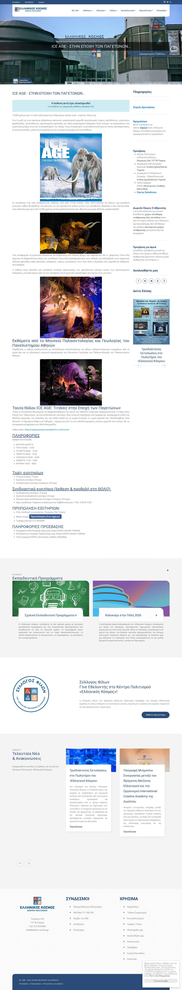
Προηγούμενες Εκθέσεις (152, 53)
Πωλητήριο (78, 930)
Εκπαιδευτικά (127, 10)
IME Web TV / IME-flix (83, 912)
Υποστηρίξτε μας (135, 930)
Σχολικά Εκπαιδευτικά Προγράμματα (130, 615)
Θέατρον (100, 10)
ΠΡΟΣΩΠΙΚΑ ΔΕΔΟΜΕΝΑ (53, 984)
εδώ (92, 106)
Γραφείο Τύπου (134, 924)
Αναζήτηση (78, 924)
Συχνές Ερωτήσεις (144, 107)
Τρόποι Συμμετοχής (136, 912)
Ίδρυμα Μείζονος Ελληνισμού (87, 907)
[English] (167, 2)
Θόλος (113, 10)
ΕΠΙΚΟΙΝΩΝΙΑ (35, 984)
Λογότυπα (131, 959)
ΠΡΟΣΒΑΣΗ (23, 984)
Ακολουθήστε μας (135, 936)
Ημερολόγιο (140, 121)
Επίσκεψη (161, 10)
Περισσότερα (145, 10)
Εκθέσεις (87, 10)
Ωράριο (41, 2)
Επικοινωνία (133, 941)
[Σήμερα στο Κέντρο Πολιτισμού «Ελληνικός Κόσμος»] (164, 2)
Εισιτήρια (16, 2)
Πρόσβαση (29, 2)
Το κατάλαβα (161, 980)
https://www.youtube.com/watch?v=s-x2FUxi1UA (47, 429)
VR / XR (75, 10)
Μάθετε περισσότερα (155, 715)
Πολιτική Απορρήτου (160, 975)
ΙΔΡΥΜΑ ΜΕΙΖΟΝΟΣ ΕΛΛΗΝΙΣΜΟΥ (45, 980)
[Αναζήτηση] (170, 2)
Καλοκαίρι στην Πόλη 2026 (43, 615)
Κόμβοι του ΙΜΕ (81, 918)
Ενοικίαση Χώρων (135, 918)
